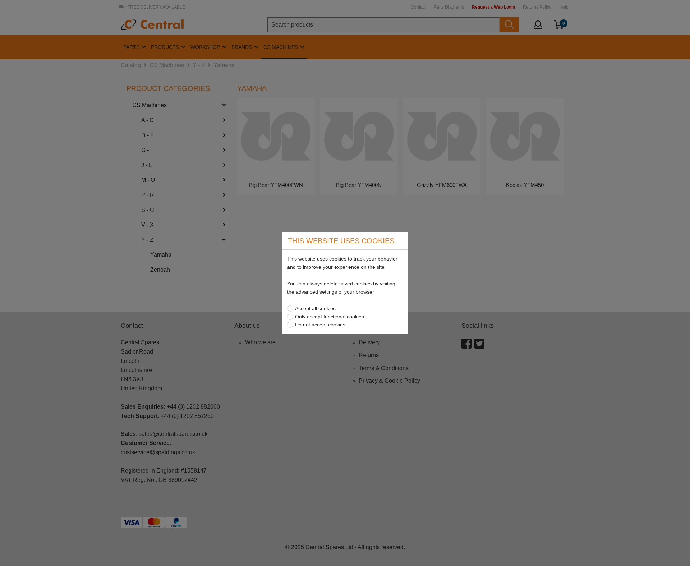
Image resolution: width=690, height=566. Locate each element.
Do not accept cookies (320, 324)
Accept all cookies (315, 308)
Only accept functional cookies (329, 316)
